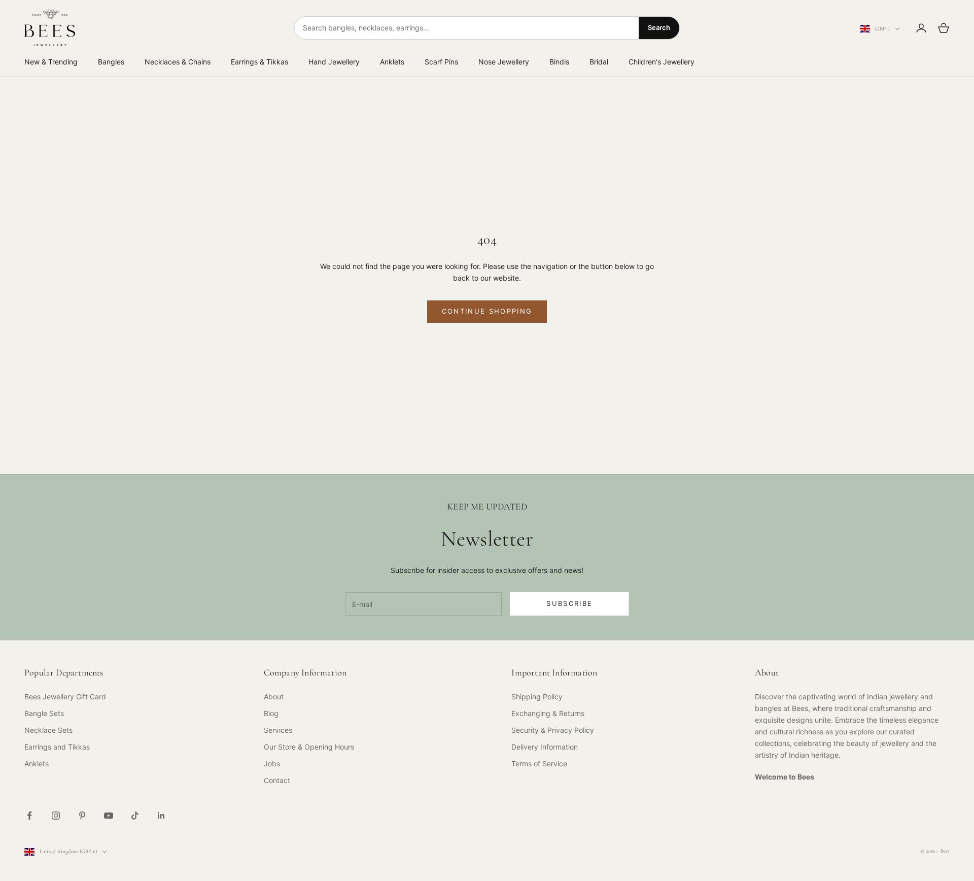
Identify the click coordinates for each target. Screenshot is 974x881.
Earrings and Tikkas (57, 746)
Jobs (272, 763)
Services (278, 730)
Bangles (111, 61)
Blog (271, 713)
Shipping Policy (537, 696)
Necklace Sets (48, 730)
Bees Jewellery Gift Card (65, 696)
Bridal (598, 61)
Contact (277, 780)
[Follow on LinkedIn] (161, 815)
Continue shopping (487, 311)
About (274, 696)
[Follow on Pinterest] (82, 815)
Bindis (559, 61)
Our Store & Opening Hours (309, 746)
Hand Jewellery (334, 61)
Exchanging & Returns (547, 713)
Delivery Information (544, 746)
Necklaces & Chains (178, 61)
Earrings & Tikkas (259, 61)
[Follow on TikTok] (135, 815)
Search (659, 27)
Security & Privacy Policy (552, 730)
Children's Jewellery (661, 61)
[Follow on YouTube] (108, 815)
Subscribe (569, 603)
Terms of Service (539, 763)
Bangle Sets (44, 713)
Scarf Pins (441, 61)
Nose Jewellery (503, 61)
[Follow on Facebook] (29, 815)
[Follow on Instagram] (56, 815)
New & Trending (51, 61)
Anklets (392, 61)
